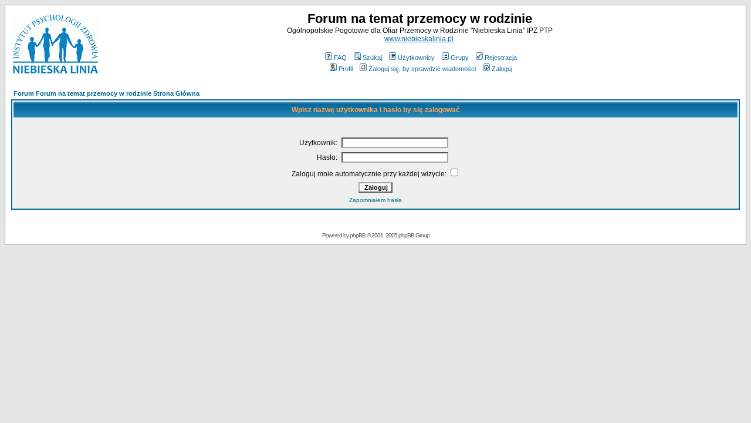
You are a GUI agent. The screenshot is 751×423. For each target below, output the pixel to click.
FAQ (340, 57)
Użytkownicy (416, 57)
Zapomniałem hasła (375, 200)
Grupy (460, 57)
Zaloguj (502, 68)
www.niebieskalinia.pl (419, 39)
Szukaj (372, 57)
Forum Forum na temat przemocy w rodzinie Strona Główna (106, 93)
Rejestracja (501, 57)
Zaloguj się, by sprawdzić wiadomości (422, 68)
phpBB (358, 235)
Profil (346, 68)
